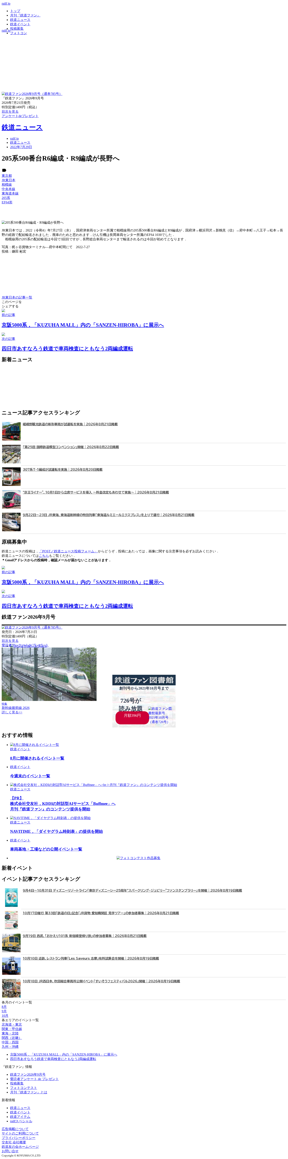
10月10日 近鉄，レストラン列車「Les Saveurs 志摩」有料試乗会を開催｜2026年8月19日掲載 (91, 958)
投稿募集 (17, 28)
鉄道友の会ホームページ (20, 1146)
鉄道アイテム (20, 1116)
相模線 (7, 184)
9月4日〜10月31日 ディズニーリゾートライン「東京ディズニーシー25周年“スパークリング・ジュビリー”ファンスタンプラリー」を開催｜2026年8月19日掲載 (132, 890)
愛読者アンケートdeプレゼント (25, 645)
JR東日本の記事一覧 (17, 297)
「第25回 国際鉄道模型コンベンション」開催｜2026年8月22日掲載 (71, 447)
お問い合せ (10, 1151)
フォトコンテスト (23, 1088)
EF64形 (7, 202)
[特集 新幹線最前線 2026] (49, 700)
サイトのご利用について (20, 1133)
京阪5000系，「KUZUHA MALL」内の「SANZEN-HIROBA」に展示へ (63, 1054)
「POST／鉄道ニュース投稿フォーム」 (68, 551)
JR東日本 (8, 180)
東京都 (7, 175)
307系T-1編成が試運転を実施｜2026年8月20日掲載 (62, 469)
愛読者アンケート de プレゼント (34, 1079)
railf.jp (6, 3)
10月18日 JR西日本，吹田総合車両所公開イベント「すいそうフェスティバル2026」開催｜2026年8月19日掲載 (101, 981)
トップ (15, 11)
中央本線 (8, 189)
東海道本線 (10, 193)
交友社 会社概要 (14, 1142)
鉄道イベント (20, 24)
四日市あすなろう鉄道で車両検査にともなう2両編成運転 (53, 1059)
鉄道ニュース (20, 20)
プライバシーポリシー (18, 1138)
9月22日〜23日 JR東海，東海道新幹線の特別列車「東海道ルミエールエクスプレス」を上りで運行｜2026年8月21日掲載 (108, 515)
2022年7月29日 (21, 147)
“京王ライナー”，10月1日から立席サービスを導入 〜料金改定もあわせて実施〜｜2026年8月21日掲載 (96, 492)
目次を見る (10, 640)
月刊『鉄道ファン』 (25, 15)
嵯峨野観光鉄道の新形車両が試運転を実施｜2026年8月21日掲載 (70, 424)
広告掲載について (15, 1129)
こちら (44, 555)
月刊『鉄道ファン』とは (28, 1092)
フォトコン (18, 33)
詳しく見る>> (12, 712)
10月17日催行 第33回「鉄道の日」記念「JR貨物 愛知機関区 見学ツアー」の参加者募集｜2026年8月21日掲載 (101, 913)
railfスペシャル (21, 1121)
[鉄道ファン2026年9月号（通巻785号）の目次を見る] (32, 94)
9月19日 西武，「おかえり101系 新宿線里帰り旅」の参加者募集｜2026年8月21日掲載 (85, 935)
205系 (6, 198)
